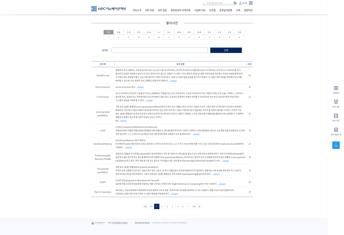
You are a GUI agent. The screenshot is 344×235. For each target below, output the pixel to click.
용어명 (105, 50)
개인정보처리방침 (142, 222)
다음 (194, 206)
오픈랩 (212, 10)
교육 (238, 10)
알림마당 (248, 10)
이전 (151, 206)
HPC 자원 (149, 10)
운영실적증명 (225, 10)
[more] (173, 80)
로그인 (244, 3)
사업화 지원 (199, 10)
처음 (145, 206)
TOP (336, 145)
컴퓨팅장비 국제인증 (180, 10)
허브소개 (137, 10)
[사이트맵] (251, 3)
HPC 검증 (162, 10)
